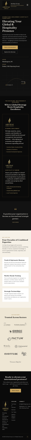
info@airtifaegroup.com (25, 404)
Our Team (13, 412)
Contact (13, 420)
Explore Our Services (9, 52)
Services (13, 409)
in (27, 436)
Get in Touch (15, 390)
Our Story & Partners (13, 405)
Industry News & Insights (13, 416)
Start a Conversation (10, 47)
